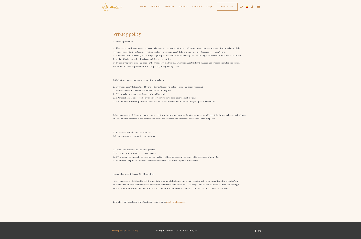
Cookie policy (131, 230)
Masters (183, 6)
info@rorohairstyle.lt (176, 202)
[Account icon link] (252, 6)
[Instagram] (259, 231)
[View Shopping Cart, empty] (258, 6)
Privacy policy (117, 230)
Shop (209, 6)
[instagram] (241, 7)
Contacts (197, 6)
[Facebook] (255, 231)
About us (155, 6)
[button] (227, 7)
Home (142, 6)
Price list (169, 6)
